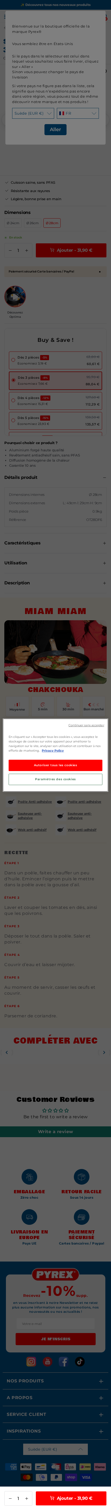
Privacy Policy (53, 750)
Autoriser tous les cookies (55, 765)
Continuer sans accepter (86, 725)
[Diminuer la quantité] (10, 1498)
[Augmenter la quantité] (26, 1498)
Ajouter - (74, 1498)
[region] (55, 755)
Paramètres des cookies (55, 779)
